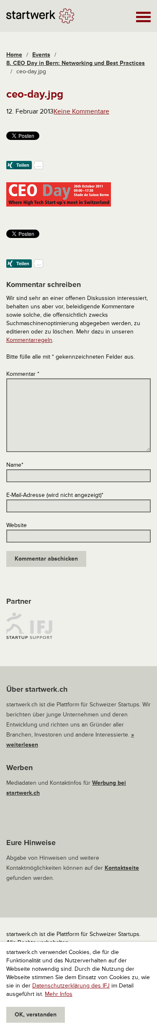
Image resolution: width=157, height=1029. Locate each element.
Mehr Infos (58, 994)
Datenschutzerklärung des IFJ (71, 985)
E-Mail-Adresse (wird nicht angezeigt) (54, 495)
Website (16, 525)
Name (14, 464)
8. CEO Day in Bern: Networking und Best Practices (75, 63)
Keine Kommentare (81, 111)
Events (41, 54)
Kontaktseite (122, 867)
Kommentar (22, 373)
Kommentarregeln (29, 340)
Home (14, 54)
